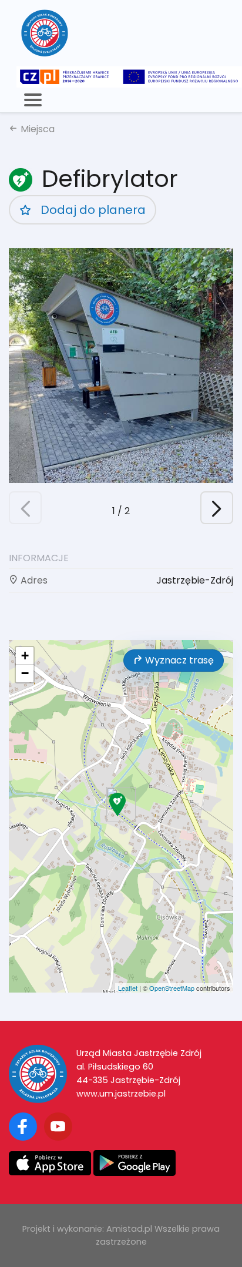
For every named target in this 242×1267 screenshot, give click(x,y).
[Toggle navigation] (32, 100)
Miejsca (36, 129)
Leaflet (127, 988)
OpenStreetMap (171, 988)
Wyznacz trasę (178, 660)
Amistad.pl (129, 1229)
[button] (216, 507)
